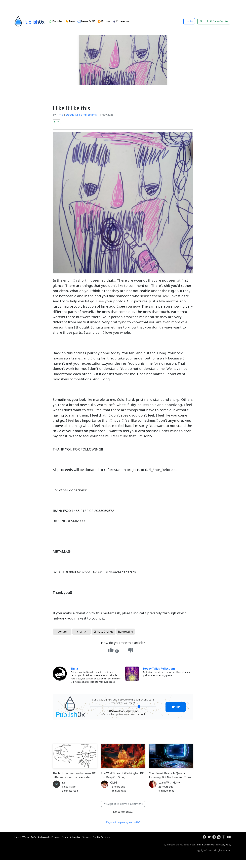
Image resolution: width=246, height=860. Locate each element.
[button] (183, 410)
